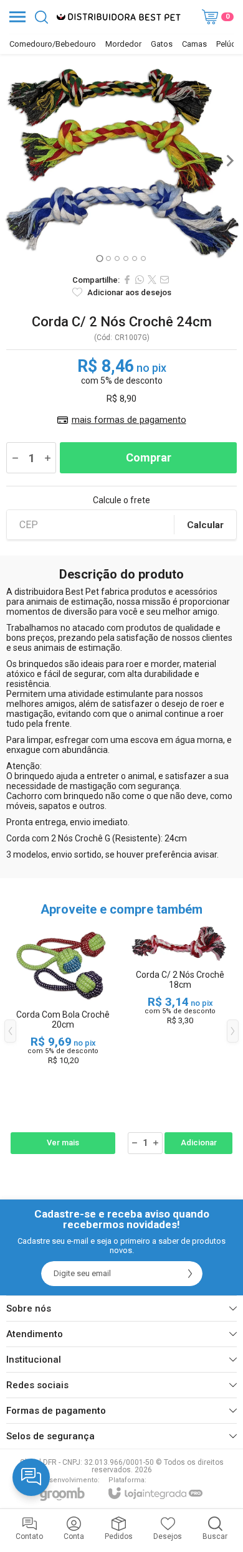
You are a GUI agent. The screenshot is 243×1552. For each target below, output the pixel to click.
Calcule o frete (121, 500)
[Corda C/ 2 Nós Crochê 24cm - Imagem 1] (121, 160)
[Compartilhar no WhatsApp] (139, 279)
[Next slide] (229, 160)
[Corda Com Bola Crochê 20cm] (63, 1039)
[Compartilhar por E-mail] (164, 279)
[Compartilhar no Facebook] (127, 279)
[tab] (99, 258)
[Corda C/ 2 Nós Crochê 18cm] (180, 1039)
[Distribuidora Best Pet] (118, 17)
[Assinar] (190, 1273)
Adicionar (199, 1142)
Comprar (148, 457)
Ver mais (63, 1142)
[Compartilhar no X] (152, 279)
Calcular (205, 525)
